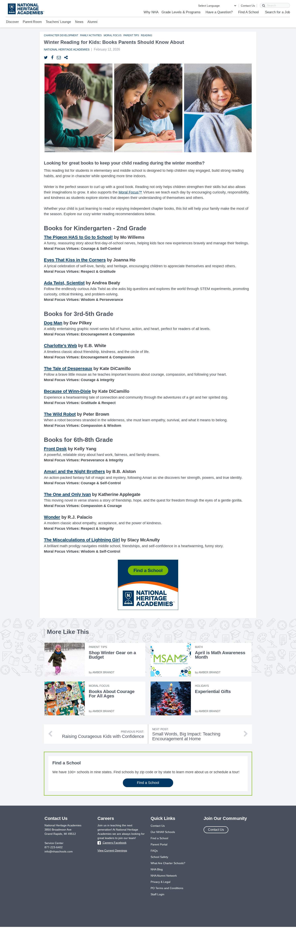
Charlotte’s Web (60, 345)
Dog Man (53, 322)
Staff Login (157, 894)
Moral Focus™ (130, 192)
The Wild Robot (60, 414)
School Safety (159, 857)
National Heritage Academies (66, 49)
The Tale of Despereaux (68, 368)
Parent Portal (159, 844)
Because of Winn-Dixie (67, 391)
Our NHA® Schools (163, 832)
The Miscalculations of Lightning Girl (82, 539)
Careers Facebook (114, 842)
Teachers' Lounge (58, 22)
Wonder (52, 517)
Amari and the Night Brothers (74, 471)
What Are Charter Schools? (168, 863)
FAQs (154, 850)
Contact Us (248, 5)
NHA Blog (157, 869)
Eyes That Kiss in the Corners (75, 259)
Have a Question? (219, 12)
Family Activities (91, 35)
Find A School (248, 12)
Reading (146, 35)
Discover (12, 22)
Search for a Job (277, 12)
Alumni (92, 22)
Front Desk (55, 448)
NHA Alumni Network (164, 875)
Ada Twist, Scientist (64, 282)
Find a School (148, 783)
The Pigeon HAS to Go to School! (78, 237)
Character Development (61, 35)
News (79, 22)
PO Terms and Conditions (167, 888)
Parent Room (32, 22)
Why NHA (151, 12)
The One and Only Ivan (67, 494)
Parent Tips (131, 35)
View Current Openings (112, 850)
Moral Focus (112, 35)
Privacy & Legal (160, 881)
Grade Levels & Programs (181, 12)
